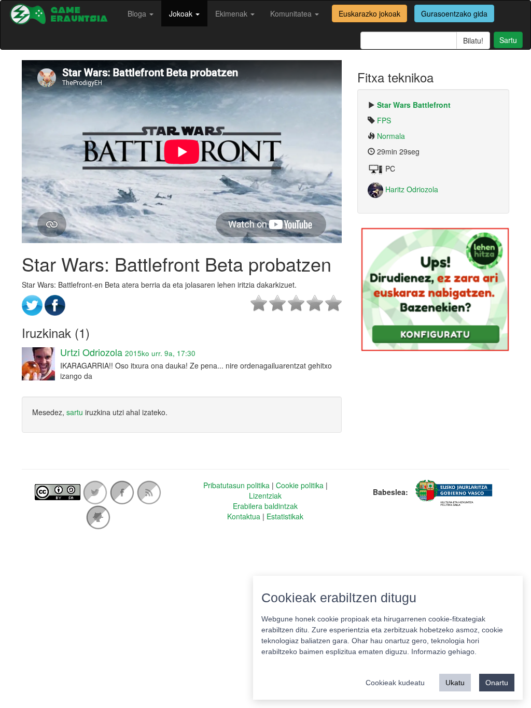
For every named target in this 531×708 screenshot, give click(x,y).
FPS (384, 120)
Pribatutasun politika (236, 485)
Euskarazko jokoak (369, 13)
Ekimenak (232, 13)
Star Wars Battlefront (414, 105)
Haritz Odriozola (410, 189)
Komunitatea (292, 13)
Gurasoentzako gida (454, 13)
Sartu (508, 40)
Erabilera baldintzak (265, 506)
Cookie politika (300, 485)
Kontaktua (243, 516)
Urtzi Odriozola (91, 352)
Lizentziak (265, 495)
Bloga (138, 13)
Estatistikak (285, 516)
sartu (74, 412)
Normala (391, 136)
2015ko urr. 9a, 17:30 (160, 353)
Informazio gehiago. (444, 651)
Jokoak (181, 13)
